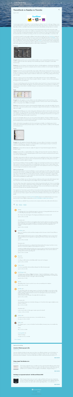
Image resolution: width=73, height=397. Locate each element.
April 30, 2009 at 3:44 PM (22, 296)
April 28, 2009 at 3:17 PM (22, 278)
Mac (17, 204)
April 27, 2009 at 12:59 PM (23, 261)
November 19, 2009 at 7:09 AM (24, 319)
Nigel (19, 256)
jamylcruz (19, 315)
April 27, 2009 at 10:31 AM (23, 216)
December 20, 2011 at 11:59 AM (24, 336)
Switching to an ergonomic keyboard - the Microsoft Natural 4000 (28, 374)
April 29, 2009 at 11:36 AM (23, 285)
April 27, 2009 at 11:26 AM (23, 252)
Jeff (18, 209)
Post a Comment (18, 339)
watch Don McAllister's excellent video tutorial (42, 198)
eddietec (19, 322)
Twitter (24, 204)
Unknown (20, 265)
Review (20, 204)
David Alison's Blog (20, 3)
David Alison (20, 230)
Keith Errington (21, 272)
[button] (59, 10)
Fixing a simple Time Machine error (21, 361)
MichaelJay (38, 391)
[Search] (61, 3)
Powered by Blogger (37, 389)
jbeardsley (20, 288)
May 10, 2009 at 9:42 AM (22, 305)
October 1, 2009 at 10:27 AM (23, 312)
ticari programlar (21, 332)
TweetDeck (51, 36)
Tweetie (39, 40)
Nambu (54, 37)
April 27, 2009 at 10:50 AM (23, 227)
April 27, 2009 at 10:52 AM (23, 239)
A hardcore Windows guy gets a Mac (21, 348)
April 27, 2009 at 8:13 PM (22, 268)
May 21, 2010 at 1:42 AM (22, 329)
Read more (57, 357)
